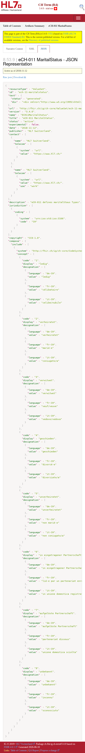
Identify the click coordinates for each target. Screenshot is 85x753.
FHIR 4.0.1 (9, 747)
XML (31, 48)
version (14, 111)
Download (18, 77)
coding (19, 212)
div (14, 102)
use (23, 186)
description (17, 202)
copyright (15, 238)
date (12, 128)
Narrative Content (14, 48)
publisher (15, 131)
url (11, 108)
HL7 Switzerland (24, 744)
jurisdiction (17, 205)
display (28, 264)
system (25, 150)
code (23, 221)
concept (22, 254)
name (12, 115)
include (17, 244)
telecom (20, 144)
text (12, 95)
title (12, 118)
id (10, 92)
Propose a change (48, 750)
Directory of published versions (44, 40)
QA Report (33, 750)
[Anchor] (34, 63)
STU (50, 33)
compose (14, 241)
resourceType (17, 89)
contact (14, 134)
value (24, 154)
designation (31, 267)
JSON (44, 48)
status (16, 98)
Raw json (7, 77)
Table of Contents (18, 750)
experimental (17, 124)
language (34, 273)
